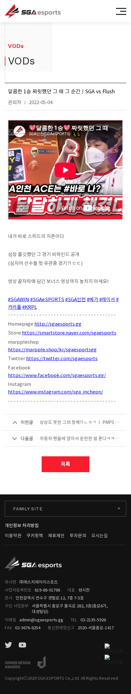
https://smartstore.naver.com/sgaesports (69, 333)
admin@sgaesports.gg (41, 620)
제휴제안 (56, 536)
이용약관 (13, 536)
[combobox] (65, 509)
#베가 (92, 299)
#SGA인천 (75, 299)
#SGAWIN (18, 299)
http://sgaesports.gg (57, 324)
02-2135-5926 (93, 620)
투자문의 (78, 536)
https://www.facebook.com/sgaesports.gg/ (57, 375)
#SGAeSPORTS (47, 299)
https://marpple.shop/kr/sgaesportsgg (52, 350)
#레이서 (107, 299)
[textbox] (65, 509)
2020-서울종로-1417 (96, 628)
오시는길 (99, 536)
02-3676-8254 (27, 628)
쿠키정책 (34, 536)
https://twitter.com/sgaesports (62, 358)
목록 (65, 464)
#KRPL (29, 307)
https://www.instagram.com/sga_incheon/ (55, 392)
